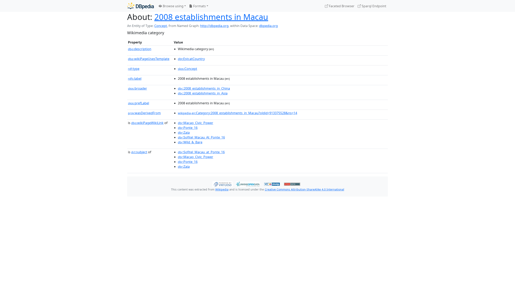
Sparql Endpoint (373, 6)
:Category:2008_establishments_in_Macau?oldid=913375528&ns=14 (237, 113)
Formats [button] (199, 6)
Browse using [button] (172, 6)
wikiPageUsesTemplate (148, 59)
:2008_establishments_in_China (204, 88)
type (133, 68)
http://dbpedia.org (214, 26)
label (134, 78)
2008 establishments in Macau (211, 16)
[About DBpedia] (140, 6)
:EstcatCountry (191, 59)
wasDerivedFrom (144, 113)
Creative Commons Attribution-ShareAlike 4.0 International (304, 189)
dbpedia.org (268, 26)
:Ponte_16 (188, 127)
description (139, 49)
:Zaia (184, 132)
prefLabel (138, 103)
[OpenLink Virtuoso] (222, 183)
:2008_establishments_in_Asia (203, 93)
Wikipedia (222, 189)
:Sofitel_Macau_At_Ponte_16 (201, 137)
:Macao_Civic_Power (195, 123)
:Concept (187, 68)
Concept (160, 26)
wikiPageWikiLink (147, 123)
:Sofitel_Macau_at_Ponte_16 (201, 152)
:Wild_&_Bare (190, 142)
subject (139, 152)
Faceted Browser (341, 6)
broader (137, 88)
